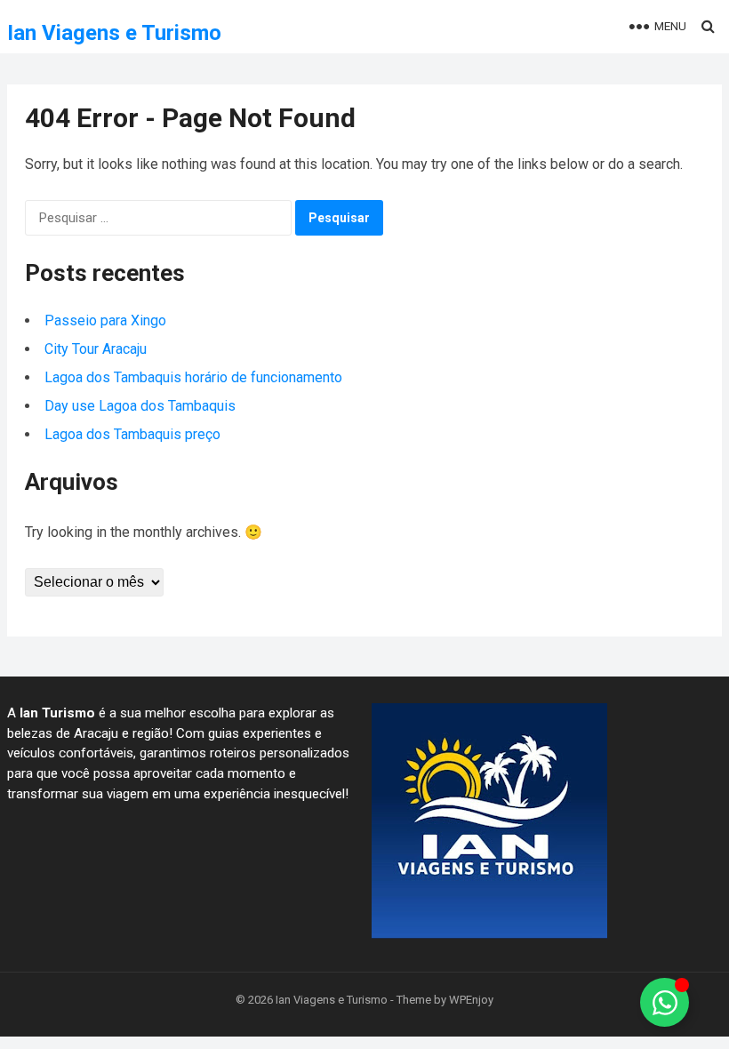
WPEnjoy (471, 999)
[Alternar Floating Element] (664, 1002)
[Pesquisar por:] (158, 218)
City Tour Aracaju (95, 348)
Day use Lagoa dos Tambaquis (140, 405)
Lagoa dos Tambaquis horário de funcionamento (193, 377)
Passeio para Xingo (105, 320)
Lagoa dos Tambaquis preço (134, 434)
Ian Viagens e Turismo (114, 32)
